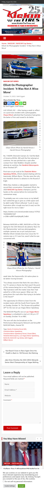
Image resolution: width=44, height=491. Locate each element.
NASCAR (6, 338)
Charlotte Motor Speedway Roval (14, 333)
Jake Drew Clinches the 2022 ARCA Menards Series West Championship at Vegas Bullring (21, 361)
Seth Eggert (21, 96)
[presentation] (37, 438)
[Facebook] (9, 103)
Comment (7, 400)
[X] (5, 103)
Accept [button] (21, 486)
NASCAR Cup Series (11, 81)
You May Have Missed (14, 438)
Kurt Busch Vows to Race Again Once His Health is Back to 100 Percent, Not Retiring (22, 352)
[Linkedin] (13, 103)
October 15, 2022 (9, 96)
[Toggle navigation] (5, 38)
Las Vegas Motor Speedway (29, 336)
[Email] (24, 103)
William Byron (8, 340)
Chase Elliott (8, 115)
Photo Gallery (17, 463)
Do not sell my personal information (18, 482)
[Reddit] (17, 103)
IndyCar (7, 463)
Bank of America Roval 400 (16, 329)
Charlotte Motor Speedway (12, 331)
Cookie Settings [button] (10, 486)
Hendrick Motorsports (30, 165)
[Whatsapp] (20, 103)
